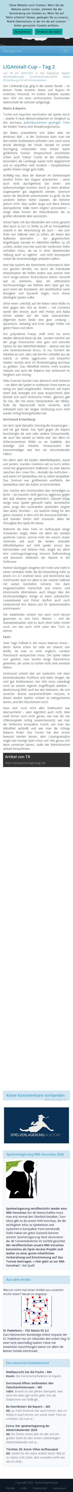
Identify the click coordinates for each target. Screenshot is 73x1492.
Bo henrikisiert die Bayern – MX (28, 1406)
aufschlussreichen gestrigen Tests (47, 122)
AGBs (24, 1488)
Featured (48, 76)
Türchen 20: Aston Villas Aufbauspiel (32, 1449)
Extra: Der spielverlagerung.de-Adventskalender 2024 (28, 1428)
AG (8, 1411)
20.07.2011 (27, 73)
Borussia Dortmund (28, 76)
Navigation (12, 50)
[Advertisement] (36, 927)
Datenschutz (40, 1488)
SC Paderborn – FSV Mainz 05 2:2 (26, 1330)
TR (11, 73)
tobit (9, 1391)
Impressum (59, 1488)
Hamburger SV (14, 80)
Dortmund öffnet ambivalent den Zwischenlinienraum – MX (30, 1385)
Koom (10, 1376)
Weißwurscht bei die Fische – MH (29, 1372)
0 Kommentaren (37, 80)
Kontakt (10, 1488)
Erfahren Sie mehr (48, 31)
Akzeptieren (23, 31)
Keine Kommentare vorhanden (35, 1096)
